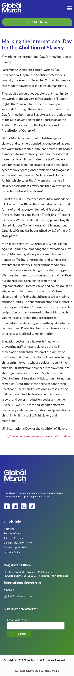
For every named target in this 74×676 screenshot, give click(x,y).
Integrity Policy (12, 551)
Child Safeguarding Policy (18, 542)
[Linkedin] (15, 506)
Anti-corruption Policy (16, 547)
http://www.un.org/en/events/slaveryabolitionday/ (36, 436)
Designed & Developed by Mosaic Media (37, 670)
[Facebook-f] (7, 506)
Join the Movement (14, 537)
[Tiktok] (32, 506)
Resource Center (13, 533)
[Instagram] (24, 506)
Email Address (18, 620)
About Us (9, 528)
